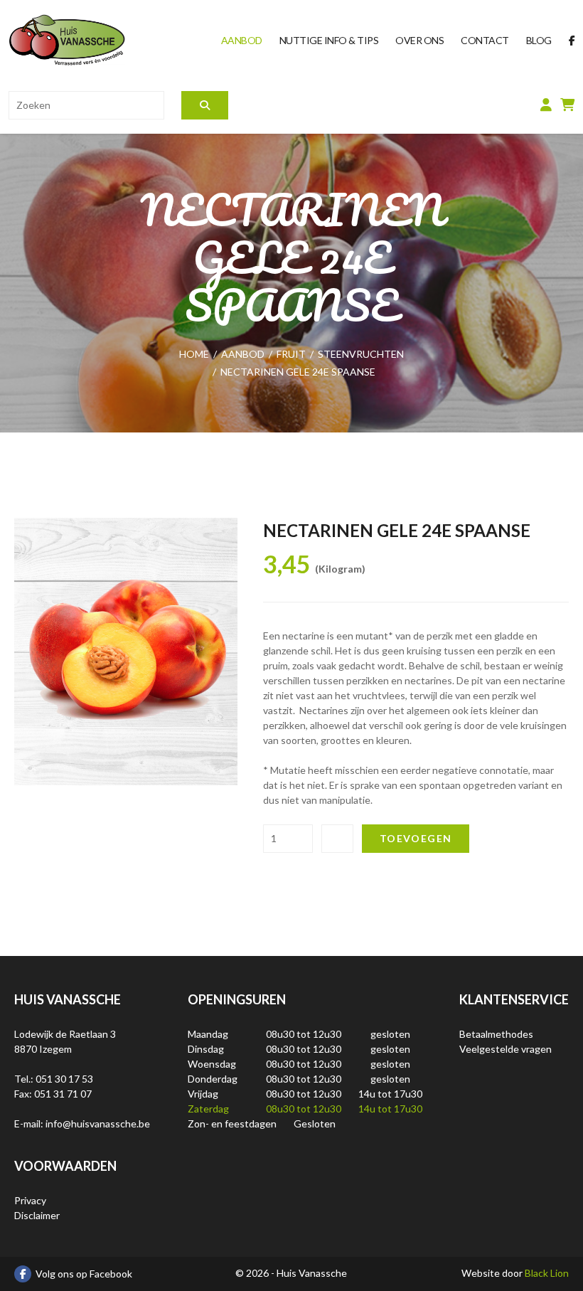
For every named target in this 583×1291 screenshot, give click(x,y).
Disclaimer (37, 1215)
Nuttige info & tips (329, 40)
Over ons (419, 40)
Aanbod (241, 40)
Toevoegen (416, 838)
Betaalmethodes (496, 1034)
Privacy (30, 1200)
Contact (485, 40)
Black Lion (547, 1273)
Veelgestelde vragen (505, 1049)
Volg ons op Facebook (84, 1274)
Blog (539, 40)
